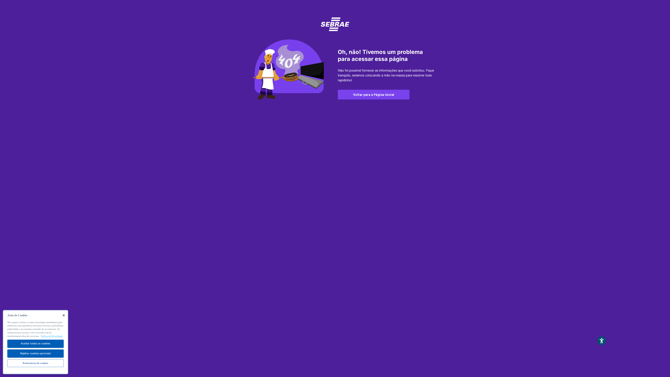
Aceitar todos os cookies (35, 343)
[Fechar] (64, 315)
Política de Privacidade (52, 336)
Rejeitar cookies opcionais (35, 353)
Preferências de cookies (35, 363)
